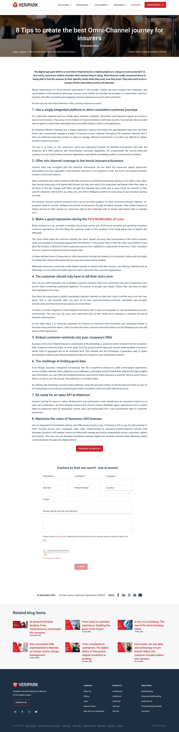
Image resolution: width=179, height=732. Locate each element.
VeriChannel (117, 691)
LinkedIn (124, 595)
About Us (87, 691)
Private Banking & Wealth (151, 706)
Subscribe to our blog (89, 449)
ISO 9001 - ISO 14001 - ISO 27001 (49, 726)
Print (135, 595)
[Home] (25, 4)
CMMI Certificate (30, 726)
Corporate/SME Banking (151, 696)
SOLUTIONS (63, 5)
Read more (45, 628)
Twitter (129, 595)
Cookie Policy (77, 726)
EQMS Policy (102, 726)
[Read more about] (20, 625)
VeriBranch (116, 696)
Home (15, 52)
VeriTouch (116, 701)
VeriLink (115, 711)
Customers (101, 5)
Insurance (145, 711)
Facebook (118, 595)
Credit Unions (146, 701)
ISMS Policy (111, 726)
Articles (136, 5)
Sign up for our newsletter (94, 711)
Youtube (36, 711)
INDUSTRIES (82, 5)
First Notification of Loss (106, 219)
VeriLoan (116, 706)
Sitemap (120, 726)
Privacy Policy (66, 726)
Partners (119, 5)
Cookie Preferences (89, 726)
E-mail (140, 595)
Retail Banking (147, 691)
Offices (86, 696)
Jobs (86, 701)
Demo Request (154, 5)
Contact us (20, 702)
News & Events (90, 706)
